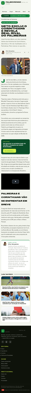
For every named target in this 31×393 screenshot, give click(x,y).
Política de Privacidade (7, 355)
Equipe (3, 376)
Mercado (17, 11)
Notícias (4, 11)
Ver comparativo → (9, 150)
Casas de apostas (6, 361)
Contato (3, 353)
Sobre (2, 348)
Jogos (11, 11)
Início (2, 19)
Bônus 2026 (4, 363)
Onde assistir (4, 365)
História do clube (5, 368)
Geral (24, 11)
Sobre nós (3, 374)
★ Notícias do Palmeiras (9, 22)
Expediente (4, 351)
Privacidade (4, 380)
